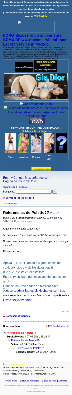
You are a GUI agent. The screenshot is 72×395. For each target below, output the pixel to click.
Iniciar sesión (9, 187)
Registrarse (23, 187)
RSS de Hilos (50, 381)
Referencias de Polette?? (25, 340)
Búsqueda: (9, 191)
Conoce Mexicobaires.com (36, 391)
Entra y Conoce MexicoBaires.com (26, 177)
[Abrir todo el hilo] (49, 336)
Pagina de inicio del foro (19, 181)
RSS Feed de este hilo (58, 326)
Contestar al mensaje (18, 315)
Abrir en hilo (11, 203)
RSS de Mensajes (30, 381)
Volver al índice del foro (20, 197)
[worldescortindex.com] (36, 104)
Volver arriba (11, 381)
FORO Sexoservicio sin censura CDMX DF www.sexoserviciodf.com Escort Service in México (35, 39)
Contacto (63, 381)
